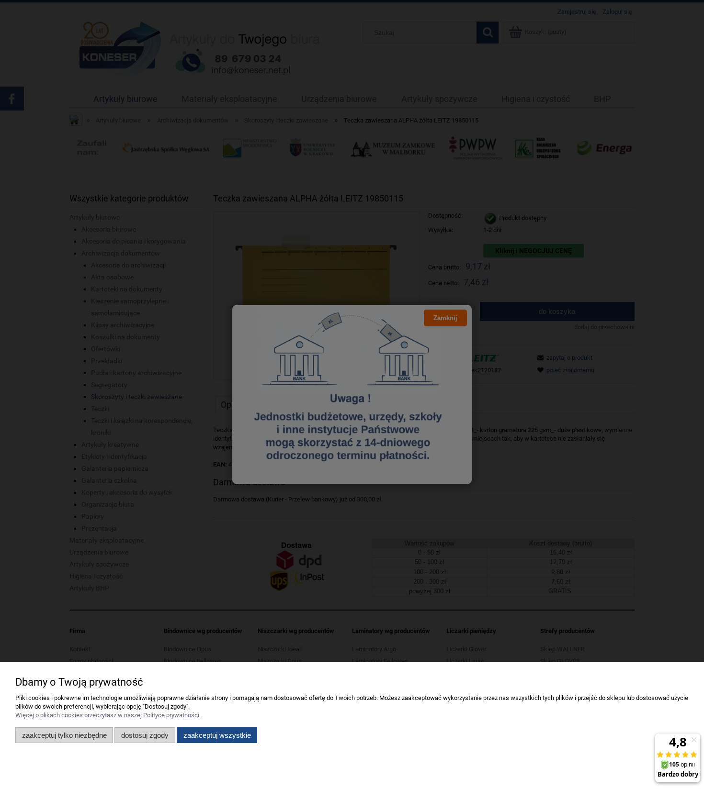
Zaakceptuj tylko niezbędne (64, 735)
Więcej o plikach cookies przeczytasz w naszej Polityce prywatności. (108, 715)
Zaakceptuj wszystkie (217, 735)
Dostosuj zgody (145, 735)
